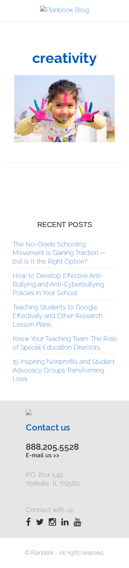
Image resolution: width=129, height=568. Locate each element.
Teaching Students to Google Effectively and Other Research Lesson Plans (57, 315)
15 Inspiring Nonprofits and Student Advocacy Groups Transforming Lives (64, 370)
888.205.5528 (52, 447)
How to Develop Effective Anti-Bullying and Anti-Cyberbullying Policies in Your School (58, 284)
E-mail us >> (42, 455)
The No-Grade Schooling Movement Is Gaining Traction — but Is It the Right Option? (59, 252)
